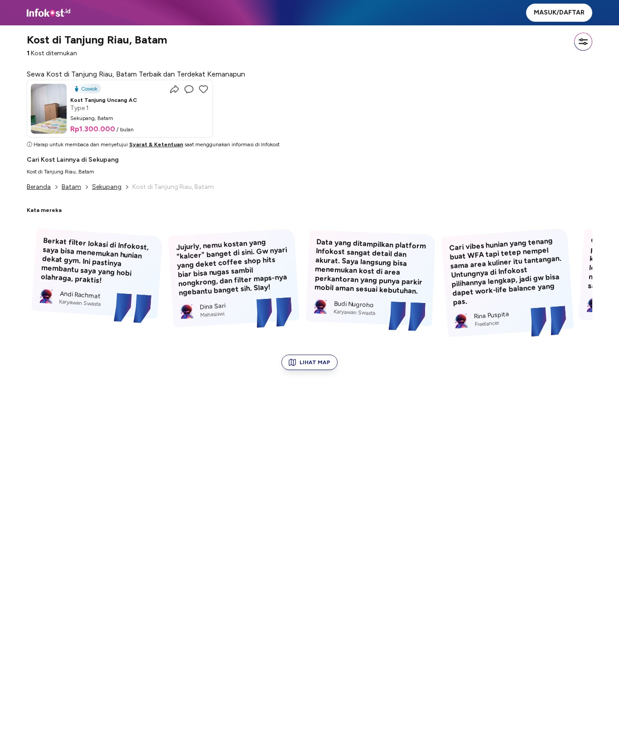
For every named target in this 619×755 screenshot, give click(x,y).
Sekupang (106, 187)
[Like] (203, 89)
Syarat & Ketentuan (156, 144)
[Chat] (189, 89)
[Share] (174, 89)
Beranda (39, 187)
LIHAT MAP (315, 362)
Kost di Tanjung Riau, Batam (60, 171)
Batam (71, 187)
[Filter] (583, 42)
